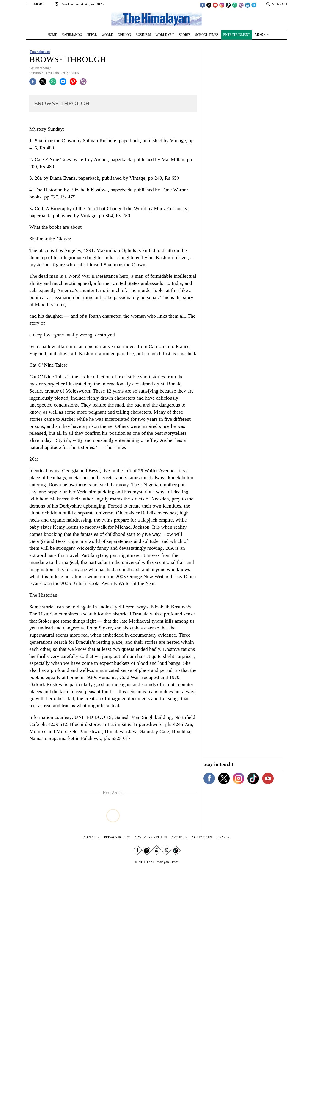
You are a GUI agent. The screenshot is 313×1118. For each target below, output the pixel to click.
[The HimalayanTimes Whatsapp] (234, 5)
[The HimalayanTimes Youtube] (215, 5)
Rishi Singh (43, 68)
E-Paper (223, 837)
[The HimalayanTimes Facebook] (202, 5)
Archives (179, 837)
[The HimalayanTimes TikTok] (228, 5)
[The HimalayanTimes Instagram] (221, 5)
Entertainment (40, 52)
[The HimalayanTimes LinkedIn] (247, 5)
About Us (91, 837)
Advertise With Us (151, 837)
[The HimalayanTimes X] (208, 5)
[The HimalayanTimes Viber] (241, 5)
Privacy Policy (117, 837)
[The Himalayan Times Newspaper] (156, 19)
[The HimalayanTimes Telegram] (253, 5)
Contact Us (202, 837)
